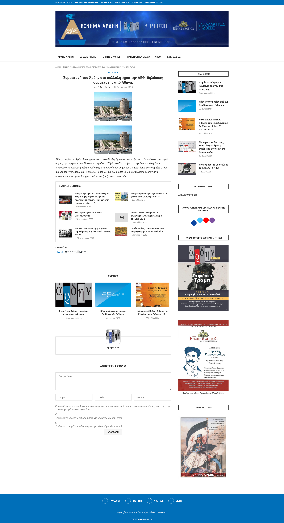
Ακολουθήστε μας (187, 194)
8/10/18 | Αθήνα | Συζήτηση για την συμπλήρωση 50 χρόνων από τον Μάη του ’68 (92, 231)
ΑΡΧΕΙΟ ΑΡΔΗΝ (66, 57)
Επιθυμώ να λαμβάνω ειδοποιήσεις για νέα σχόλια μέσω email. (89, 418)
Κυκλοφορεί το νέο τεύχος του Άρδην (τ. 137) (213, 166)
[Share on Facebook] (110, 265)
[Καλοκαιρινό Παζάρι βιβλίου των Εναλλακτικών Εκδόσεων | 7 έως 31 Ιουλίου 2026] (152, 295)
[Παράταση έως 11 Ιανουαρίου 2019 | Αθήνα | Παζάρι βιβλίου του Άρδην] (121, 231)
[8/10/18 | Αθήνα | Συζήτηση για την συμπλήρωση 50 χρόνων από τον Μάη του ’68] (65, 233)
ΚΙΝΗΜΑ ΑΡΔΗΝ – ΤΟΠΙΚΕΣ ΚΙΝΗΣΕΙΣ (115, 2)
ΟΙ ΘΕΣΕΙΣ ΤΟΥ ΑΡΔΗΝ (63, 2)
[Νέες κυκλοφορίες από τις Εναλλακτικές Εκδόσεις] (113, 295)
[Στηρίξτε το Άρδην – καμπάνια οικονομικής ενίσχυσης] (73, 295)
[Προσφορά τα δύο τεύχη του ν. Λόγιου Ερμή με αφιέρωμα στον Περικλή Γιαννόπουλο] (187, 147)
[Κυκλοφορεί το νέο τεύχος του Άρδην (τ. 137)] (187, 169)
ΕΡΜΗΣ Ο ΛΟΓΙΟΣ (111, 57)
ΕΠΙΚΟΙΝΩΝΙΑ (137, 2)
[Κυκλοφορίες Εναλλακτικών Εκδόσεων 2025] (65, 215)
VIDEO (157, 57)
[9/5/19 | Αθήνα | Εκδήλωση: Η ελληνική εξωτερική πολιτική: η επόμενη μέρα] (121, 217)
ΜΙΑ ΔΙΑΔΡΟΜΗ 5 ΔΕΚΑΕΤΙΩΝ (86, 2)
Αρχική (58, 67)
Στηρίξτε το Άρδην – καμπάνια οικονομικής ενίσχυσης (211, 86)
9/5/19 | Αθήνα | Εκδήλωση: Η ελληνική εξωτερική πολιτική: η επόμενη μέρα (146, 215)
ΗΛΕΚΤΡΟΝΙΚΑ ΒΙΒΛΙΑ (138, 57)
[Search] (227, 57)
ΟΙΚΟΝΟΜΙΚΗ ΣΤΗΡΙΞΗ (154, 2)
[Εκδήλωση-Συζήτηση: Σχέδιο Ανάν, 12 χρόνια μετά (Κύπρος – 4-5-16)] (121, 196)
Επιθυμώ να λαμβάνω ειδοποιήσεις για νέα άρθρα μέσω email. (88, 426)
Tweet (60, 252)
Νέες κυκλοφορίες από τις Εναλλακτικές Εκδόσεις (213, 103)
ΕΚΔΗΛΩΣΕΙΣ (174, 57)
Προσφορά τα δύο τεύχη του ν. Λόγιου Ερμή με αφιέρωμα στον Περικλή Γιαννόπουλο (212, 147)
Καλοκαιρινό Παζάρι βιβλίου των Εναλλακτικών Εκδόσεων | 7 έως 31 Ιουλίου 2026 (213, 124)
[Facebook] (222, 2)
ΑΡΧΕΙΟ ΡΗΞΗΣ (88, 57)
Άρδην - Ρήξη (104, 87)
